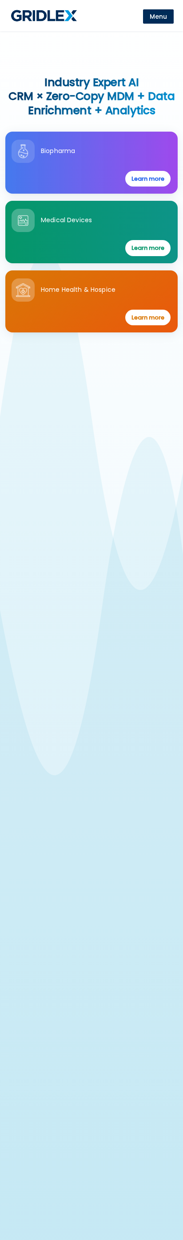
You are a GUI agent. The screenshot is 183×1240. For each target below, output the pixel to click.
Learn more (147, 178)
